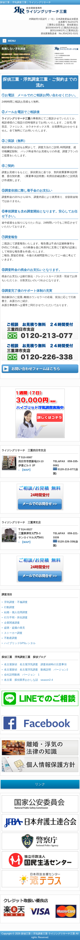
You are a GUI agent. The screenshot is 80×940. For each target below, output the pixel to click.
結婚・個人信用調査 (16, 612)
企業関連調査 (12, 622)
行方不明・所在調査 (16, 617)
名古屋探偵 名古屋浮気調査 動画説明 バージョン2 (36, 669)
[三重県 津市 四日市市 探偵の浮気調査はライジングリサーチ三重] (40, 12)
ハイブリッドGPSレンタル (20, 643)
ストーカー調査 (13, 632)
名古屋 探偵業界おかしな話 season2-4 (28, 679)
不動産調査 (10, 637)
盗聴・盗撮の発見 (14, 627)
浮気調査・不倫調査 (16, 601)
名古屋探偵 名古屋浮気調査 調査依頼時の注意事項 (35, 664)
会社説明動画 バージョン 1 (21, 674)
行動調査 (9, 607)
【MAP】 (26, 469)
